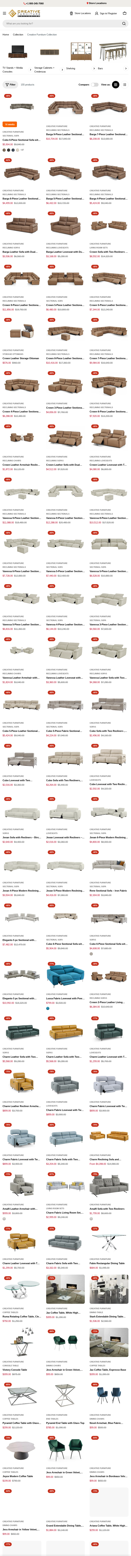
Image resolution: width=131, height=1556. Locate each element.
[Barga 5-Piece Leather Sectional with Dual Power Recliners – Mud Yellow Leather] (65, 171)
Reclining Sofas (11, 248)
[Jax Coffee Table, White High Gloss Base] (65, 1289)
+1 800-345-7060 (35, 3)
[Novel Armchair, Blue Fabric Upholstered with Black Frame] (109, 1395)
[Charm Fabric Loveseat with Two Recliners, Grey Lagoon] (65, 1082)
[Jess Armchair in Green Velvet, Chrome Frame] (65, 1342)
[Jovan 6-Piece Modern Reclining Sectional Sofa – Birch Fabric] (109, 810)
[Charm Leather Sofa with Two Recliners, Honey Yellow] (65, 1029)
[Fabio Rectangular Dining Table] (109, 1239)
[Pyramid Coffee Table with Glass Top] (22, 1395)
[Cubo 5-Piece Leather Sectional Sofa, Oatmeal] (22, 703)
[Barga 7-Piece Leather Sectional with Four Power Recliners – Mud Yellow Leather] (109, 107)
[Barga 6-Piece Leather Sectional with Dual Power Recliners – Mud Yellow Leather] (22, 171)
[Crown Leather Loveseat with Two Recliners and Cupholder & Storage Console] (109, 437)
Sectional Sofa (11, 136)
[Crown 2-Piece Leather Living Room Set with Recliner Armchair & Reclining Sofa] (109, 974)
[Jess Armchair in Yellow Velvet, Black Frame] (22, 1502)
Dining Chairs (53, 1366)
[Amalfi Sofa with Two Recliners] (109, 1185)
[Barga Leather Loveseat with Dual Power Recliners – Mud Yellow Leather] (65, 224)
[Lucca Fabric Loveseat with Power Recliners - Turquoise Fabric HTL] (47, 1008)
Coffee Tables (10, 1312)
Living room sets (99, 248)
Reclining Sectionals (57, 130)
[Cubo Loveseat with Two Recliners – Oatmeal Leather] (109, 756)
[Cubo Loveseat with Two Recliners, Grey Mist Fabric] (22, 756)
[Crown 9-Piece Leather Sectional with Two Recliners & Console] (22, 277)
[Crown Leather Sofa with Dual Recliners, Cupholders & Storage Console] (65, 437)
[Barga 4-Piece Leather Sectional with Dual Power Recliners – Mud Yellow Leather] (109, 171)
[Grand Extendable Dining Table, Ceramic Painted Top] (65, 1502)
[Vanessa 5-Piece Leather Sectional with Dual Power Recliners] (65, 543)
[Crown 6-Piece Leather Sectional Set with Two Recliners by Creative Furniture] (109, 384)
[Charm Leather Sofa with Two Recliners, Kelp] (22, 1029)
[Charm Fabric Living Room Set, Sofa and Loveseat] (65, 1185)
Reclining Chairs (12, 461)
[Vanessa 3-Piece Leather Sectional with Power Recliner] (109, 597)
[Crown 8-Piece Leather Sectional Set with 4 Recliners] (65, 331)
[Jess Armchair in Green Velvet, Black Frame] (65, 1448)
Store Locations (98, 3)
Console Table (11, 1366)
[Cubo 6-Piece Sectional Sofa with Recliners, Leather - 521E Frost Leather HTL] (17, 150)
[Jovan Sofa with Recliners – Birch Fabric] (22, 810)
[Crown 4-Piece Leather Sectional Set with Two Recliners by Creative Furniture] (22, 384)
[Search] (124, 23)
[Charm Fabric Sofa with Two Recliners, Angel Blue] (65, 1135)
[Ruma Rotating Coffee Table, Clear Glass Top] (22, 1289)
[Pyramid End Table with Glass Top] (65, 1395)
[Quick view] (37, 99)
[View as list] (124, 85)
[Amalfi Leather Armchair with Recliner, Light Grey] (22, 1185)
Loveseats (95, 780)
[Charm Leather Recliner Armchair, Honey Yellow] (22, 1082)
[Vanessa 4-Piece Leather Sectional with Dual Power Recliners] (65, 597)
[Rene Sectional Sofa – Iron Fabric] (109, 863)
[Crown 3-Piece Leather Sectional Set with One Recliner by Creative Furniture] (65, 384)
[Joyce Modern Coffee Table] (22, 1448)
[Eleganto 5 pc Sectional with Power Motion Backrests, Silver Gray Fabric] (22, 916)
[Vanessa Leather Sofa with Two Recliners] (109, 650)
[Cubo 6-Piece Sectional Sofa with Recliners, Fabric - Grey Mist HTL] (91, 954)
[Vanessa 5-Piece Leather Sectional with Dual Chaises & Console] (109, 543)
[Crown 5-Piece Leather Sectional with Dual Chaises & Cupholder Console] (65, 277)
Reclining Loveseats (57, 248)
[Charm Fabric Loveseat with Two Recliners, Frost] (109, 1082)
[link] (18, 57)
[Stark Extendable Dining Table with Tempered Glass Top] (109, 1289)
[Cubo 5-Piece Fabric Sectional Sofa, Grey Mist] (65, 703)
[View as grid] (115, 85)
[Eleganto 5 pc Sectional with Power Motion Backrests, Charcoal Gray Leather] (22, 974)
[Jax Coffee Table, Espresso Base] (109, 1342)
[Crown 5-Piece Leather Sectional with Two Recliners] (109, 277)
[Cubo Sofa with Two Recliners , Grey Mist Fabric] (109, 703)
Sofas (93, 727)
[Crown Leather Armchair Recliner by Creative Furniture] (22, 437)
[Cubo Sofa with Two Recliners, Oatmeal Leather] (65, 756)
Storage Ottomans (13, 354)
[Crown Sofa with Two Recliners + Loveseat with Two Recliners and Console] (109, 224)
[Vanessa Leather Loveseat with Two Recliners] (65, 650)
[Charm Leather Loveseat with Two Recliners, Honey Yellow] (22, 1239)
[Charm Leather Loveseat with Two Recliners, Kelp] (109, 1029)
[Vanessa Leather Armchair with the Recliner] (22, 650)
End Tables (52, 1419)
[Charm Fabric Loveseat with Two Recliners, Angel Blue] (22, 1135)
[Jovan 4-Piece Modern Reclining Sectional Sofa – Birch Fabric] (22, 863)
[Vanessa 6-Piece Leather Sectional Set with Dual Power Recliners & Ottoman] (22, 543)
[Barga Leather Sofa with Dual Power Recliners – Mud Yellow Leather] (22, 224)
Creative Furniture (13, 132)
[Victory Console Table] (22, 1342)
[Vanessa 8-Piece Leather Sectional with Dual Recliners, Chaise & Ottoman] (109, 490)
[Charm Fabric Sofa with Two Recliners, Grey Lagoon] (65, 1239)
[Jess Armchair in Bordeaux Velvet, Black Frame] (109, 1448)
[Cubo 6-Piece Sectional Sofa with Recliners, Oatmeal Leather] (65, 916)
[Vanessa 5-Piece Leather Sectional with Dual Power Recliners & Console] (22, 597)
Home (6, 34)
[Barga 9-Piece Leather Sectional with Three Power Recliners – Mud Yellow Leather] (65, 107)
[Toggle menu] (4, 13)
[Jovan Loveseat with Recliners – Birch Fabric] (65, 810)
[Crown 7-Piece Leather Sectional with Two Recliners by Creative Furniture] (109, 331)
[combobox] (65, 23)
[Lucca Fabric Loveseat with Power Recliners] (65, 974)
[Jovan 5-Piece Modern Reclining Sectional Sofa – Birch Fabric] (65, 863)
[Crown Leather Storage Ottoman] (22, 331)
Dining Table (96, 1312)
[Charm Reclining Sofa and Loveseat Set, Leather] (109, 1135)
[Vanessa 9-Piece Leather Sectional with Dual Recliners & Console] (65, 490)
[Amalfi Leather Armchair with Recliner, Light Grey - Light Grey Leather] (4, 1218)
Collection (18, 34)
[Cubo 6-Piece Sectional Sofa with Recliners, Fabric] (109, 916)
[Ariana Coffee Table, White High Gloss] (109, 1502)
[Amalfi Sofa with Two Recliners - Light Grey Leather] (91, 1218)
